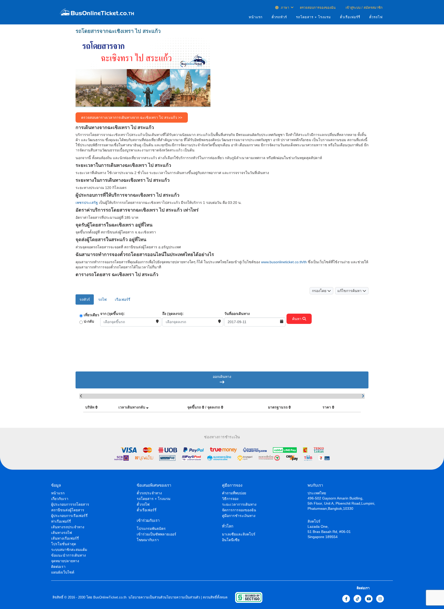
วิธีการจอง (230, 499)
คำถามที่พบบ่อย (234, 493)
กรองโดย (319, 291)
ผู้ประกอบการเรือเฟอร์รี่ (69, 516)
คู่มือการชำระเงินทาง (238, 516)
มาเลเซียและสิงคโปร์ (238, 534)
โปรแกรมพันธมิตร (151, 528)
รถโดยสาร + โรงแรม (313, 17)
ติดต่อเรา (58, 567)
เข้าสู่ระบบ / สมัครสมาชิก (364, 8)
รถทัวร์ (84, 299)
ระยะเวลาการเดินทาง (239, 504)
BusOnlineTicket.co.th (109, 597)
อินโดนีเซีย (230, 540)
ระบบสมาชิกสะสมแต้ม (69, 550)
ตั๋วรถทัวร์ (279, 17)
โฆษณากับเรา (148, 540)
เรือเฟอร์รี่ (122, 299)
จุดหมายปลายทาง (65, 561)
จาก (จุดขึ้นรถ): (112, 314)
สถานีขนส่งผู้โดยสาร (67, 510)
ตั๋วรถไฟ (376, 17)
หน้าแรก (256, 17)
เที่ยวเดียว (91, 315)
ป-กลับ (89, 321)
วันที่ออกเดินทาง (237, 314)
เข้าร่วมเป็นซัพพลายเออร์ (156, 534)
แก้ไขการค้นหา (350, 291)
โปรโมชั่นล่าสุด (63, 544)
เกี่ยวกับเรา (59, 499)
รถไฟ (102, 299)
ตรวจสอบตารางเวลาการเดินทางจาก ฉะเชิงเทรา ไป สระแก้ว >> (131, 117)
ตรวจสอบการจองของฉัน (318, 8)
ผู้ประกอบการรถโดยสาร (70, 504)
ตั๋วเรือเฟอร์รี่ (350, 17)
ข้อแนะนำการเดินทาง (68, 555)
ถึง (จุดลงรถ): (173, 314)
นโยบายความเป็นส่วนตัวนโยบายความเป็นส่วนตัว (163, 597)
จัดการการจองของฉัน (239, 510)
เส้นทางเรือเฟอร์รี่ (65, 538)
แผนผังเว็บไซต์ (62, 572)
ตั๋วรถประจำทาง (149, 493)
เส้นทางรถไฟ (61, 533)
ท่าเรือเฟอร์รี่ (61, 521)
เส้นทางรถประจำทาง (67, 527)
